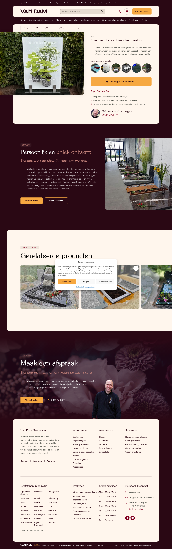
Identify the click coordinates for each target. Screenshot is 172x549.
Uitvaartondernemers (82, 518)
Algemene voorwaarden (84, 545)
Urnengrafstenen (80, 448)
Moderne (103, 444)
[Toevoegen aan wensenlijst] (136, 268)
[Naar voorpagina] (33, 11)
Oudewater (25, 518)
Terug (26, 28)
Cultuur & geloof (80, 459)
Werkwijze (73, 20)
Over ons (49, 20)
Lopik (50, 506)
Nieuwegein (39, 514)
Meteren (38, 510)
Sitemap (100, 545)
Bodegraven (53, 492)
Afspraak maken (31, 200)
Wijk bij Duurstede (39, 524)
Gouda (37, 502)
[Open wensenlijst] (127, 11)
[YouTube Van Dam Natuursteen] (132, 518)
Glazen (102, 437)
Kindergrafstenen (81, 444)
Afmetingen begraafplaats (114, 20)
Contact (145, 20)
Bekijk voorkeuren (105, 281)
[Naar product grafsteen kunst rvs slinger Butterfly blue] (49, 287)
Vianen (51, 518)
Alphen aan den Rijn (25, 493)
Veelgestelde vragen (90, 20)
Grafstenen (78, 437)
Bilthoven (38, 492)
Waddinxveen (26, 522)
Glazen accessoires (52, 28)
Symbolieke (104, 452)
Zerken (76, 456)
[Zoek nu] (102, 11)
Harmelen (52, 502)
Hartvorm (103, 441)
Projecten (77, 463)
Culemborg (53, 498)
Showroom (61, 20)
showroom (23, 3)
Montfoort (25, 514)
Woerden (52, 522)
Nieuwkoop (53, 514)
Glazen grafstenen (133, 452)
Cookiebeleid (80, 287)
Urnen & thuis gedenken (84, 452)
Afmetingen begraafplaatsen (86, 492)
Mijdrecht (52, 510)
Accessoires (41, 28)
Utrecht (37, 518)
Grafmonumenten (133, 448)
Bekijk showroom (56, 200)
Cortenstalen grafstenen (136, 444)
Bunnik (37, 498)
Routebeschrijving (137, 509)
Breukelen (24, 498)
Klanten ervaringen (81, 511)
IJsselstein (38, 506)
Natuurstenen (105, 448)
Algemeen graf (79, 441)
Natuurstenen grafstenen (136, 437)
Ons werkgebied (80, 503)
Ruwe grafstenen (133, 441)
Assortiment (34, 20)
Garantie (77, 515)
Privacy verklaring (65, 545)
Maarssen (24, 510)
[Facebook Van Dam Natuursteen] (127, 518)
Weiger (86, 281)
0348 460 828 (110, 115)
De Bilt (23, 502)
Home (23, 20)
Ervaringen (133, 20)
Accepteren (66, 281)
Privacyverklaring (90, 287)
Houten (23, 506)
